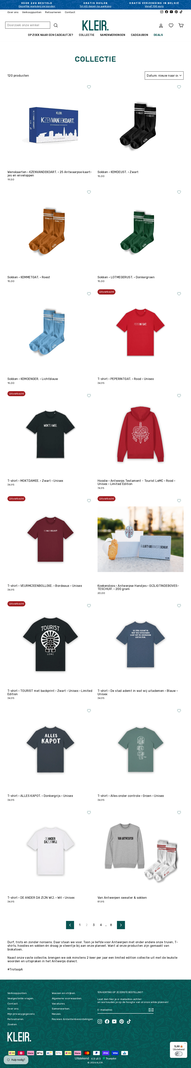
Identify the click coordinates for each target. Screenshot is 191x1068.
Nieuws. (57, 1013)
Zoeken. (12, 1024)
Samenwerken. (61, 1008)
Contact (70, 12)
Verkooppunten (31, 12)
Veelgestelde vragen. (20, 998)
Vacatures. (58, 1003)
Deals (158, 35)
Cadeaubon (139, 35)
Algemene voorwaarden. (67, 998)
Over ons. (13, 1008)
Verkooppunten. (17, 993)
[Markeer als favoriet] (88, 86)
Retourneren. (15, 1019)
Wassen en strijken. (64, 993)
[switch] (178, 1054)
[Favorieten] (171, 25)
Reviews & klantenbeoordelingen (72, 1019)
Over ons (12, 12)
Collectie (86, 35)
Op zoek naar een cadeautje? (50, 35)
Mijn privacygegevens (21, 1013)
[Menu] (185, 1044)
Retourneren (53, 12)
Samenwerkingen (112, 35)
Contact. (12, 1003)
